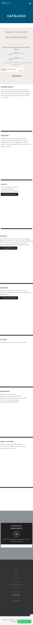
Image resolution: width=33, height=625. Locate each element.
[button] (24, 621)
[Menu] (30, 3)
